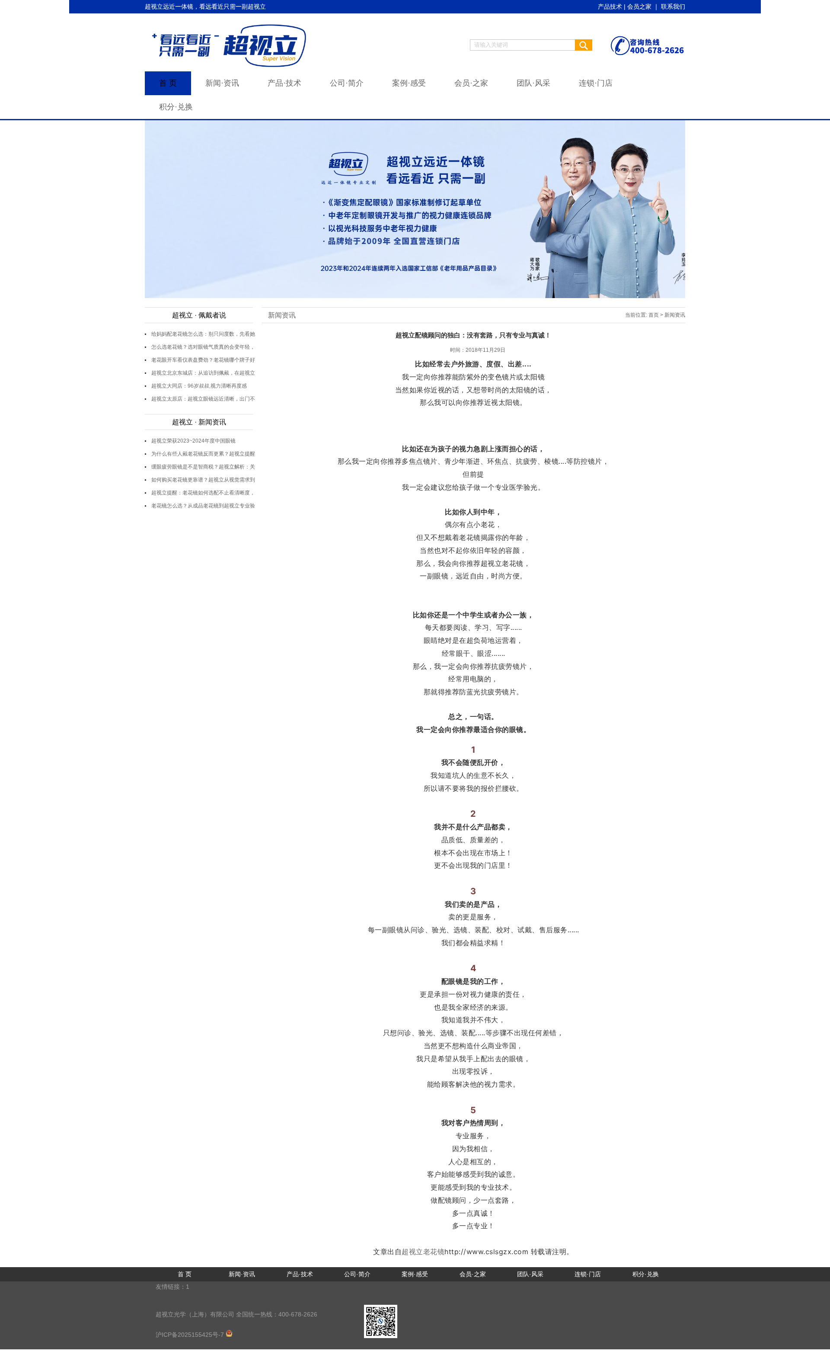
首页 (653, 315)
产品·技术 (284, 83)
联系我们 (673, 6)
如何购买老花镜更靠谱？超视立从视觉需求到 (203, 480)
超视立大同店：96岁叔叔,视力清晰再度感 (199, 386)
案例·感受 (409, 83)
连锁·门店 (596, 83)
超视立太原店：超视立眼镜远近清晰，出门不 (203, 399)
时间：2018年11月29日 (477, 350)
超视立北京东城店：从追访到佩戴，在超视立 (203, 373)
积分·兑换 (176, 107)
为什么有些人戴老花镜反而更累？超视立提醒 (203, 454)
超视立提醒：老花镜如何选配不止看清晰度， (203, 493)
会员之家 (639, 6)
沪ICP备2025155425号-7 (191, 1334)
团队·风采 (533, 83)
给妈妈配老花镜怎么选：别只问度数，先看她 (203, 334)
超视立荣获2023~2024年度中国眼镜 (193, 441)
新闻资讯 (282, 315)
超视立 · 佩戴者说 (199, 315)
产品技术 (610, 6)
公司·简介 (347, 83)
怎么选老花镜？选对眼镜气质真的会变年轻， (203, 347)
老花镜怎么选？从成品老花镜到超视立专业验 (203, 506)
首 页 (168, 83)
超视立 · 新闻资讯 (199, 422)
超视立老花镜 (423, 1251)
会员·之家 (471, 83)
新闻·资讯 (222, 83)
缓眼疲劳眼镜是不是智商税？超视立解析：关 (203, 467)
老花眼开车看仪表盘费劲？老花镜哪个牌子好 (203, 360)
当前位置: (636, 315)
